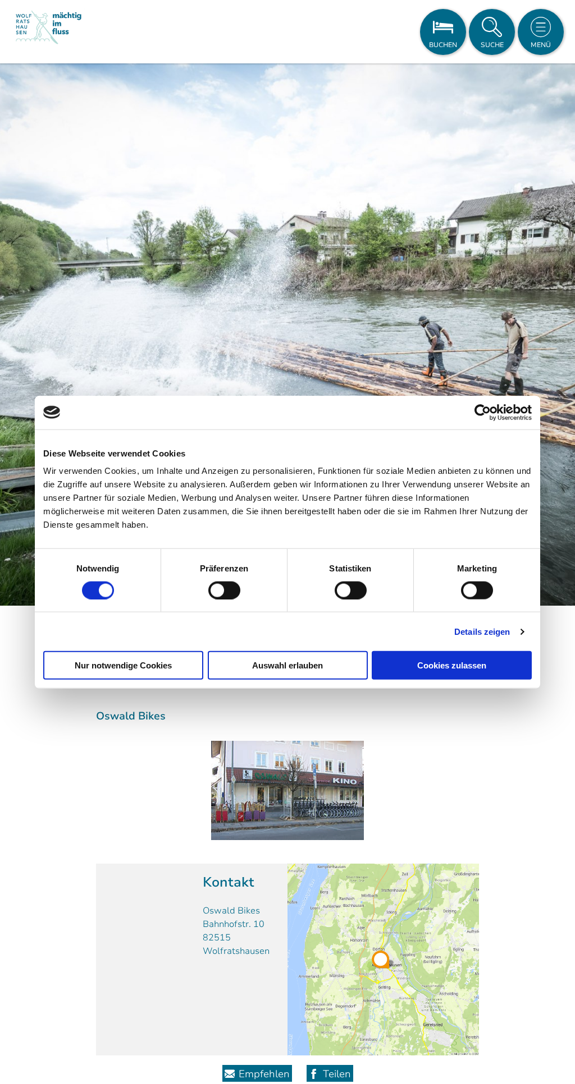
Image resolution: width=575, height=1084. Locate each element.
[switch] (224, 590)
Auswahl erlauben (287, 665)
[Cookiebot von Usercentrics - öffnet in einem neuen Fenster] (482, 412)
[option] (287, 334)
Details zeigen (482, 631)
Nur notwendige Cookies (123, 665)
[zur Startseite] (48, 31)
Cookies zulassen (451, 665)
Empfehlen (264, 1074)
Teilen (337, 1074)
